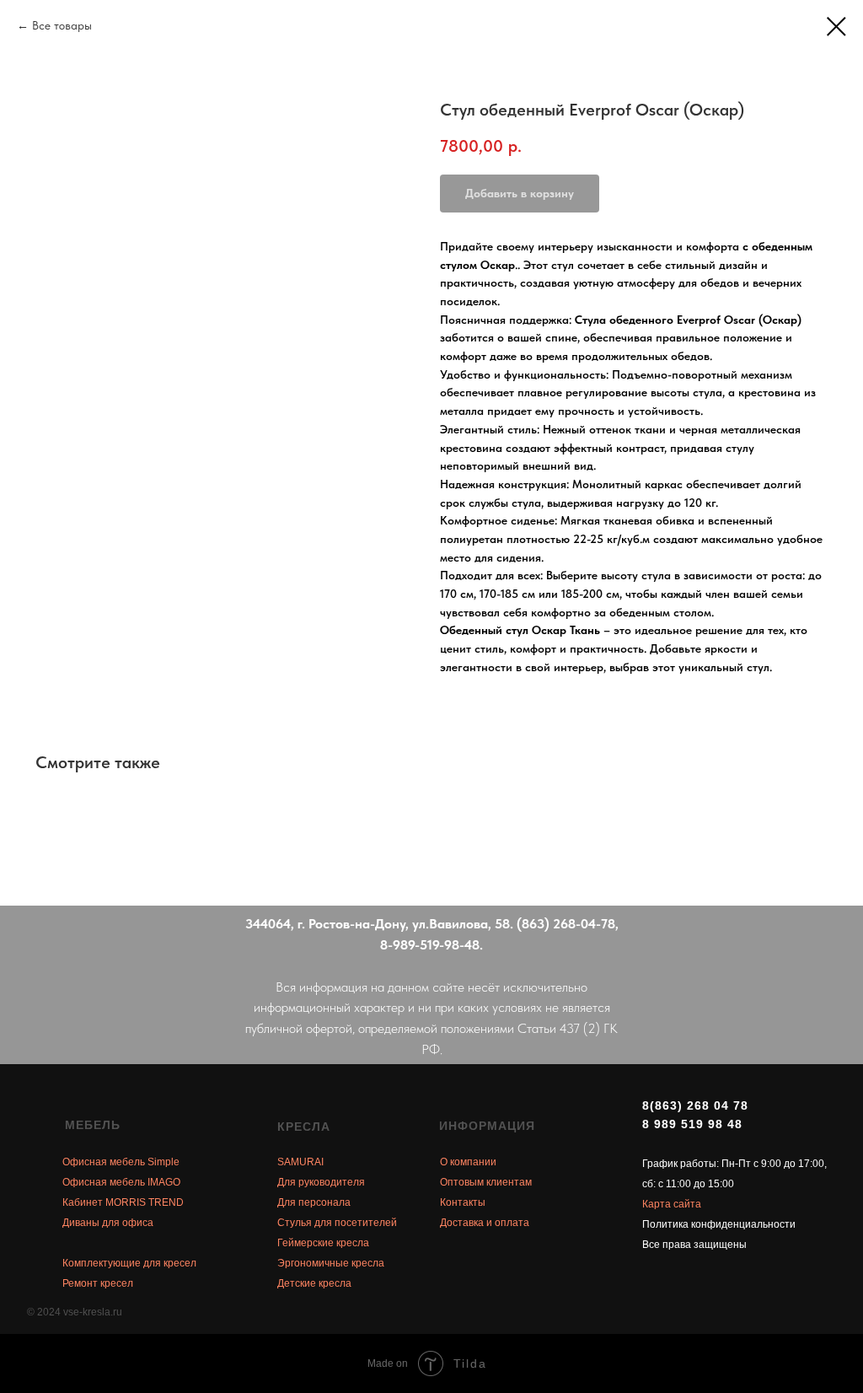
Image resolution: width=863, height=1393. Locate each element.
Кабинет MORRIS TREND (123, 1202)
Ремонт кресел (97, 1283)
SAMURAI (300, 1162)
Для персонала (314, 1202)
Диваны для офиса (107, 1223)
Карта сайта (671, 1204)
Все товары (62, 25)
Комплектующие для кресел (129, 1263)
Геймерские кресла (323, 1243)
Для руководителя (321, 1182)
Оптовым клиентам (486, 1182)
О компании (468, 1162)
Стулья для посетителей (337, 1223)
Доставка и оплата (484, 1223)
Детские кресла (314, 1283)
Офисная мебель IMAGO (121, 1182)
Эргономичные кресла (330, 1263)
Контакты (462, 1202)
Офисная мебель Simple (121, 1162)
